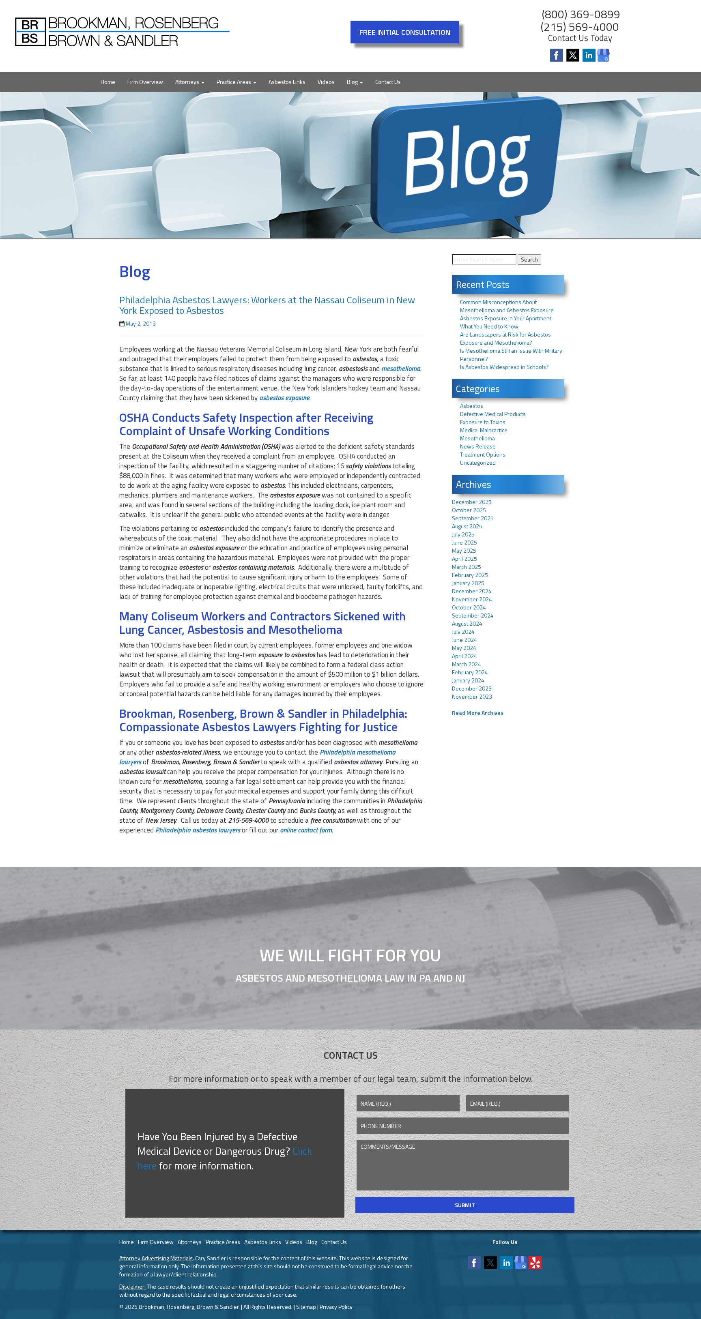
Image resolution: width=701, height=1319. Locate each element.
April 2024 (464, 656)
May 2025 (464, 550)
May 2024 (464, 647)
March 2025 (466, 566)
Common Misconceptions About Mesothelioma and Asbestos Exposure (507, 306)
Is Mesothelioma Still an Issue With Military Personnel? (511, 354)
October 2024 (469, 607)
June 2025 (464, 542)
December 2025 (472, 502)
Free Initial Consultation (404, 32)
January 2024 (468, 680)
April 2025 (464, 558)
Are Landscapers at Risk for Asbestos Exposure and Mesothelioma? (505, 338)
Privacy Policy (336, 1306)
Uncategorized (478, 462)
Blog (353, 81)
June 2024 (464, 639)
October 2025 (469, 510)
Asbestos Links (287, 81)
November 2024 (472, 599)
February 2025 (470, 574)
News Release (478, 446)
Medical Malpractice (483, 430)
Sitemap (306, 1306)
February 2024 (470, 672)
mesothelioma (400, 368)
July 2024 (463, 631)
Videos (326, 81)
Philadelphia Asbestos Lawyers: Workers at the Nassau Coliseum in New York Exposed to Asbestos (267, 304)
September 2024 (473, 615)
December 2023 (472, 688)
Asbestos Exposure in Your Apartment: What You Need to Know (506, 322)
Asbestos (471, 405)
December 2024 (472, 591)
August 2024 (467, 623)
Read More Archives (477, 712)
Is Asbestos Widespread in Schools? (504, 366)
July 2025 (463, 534)
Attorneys (187, 81)
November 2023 (472, 696)
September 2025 (473, 518)
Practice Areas (234, 81)
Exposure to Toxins (482, 422)
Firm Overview (145, 81)
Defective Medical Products (493, 414)
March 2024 (466, 664)
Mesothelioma (477, 438)
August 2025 (467, 526)
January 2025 (468, 583)
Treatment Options (482, 454)
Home (108, 81)
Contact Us (388, 81)
